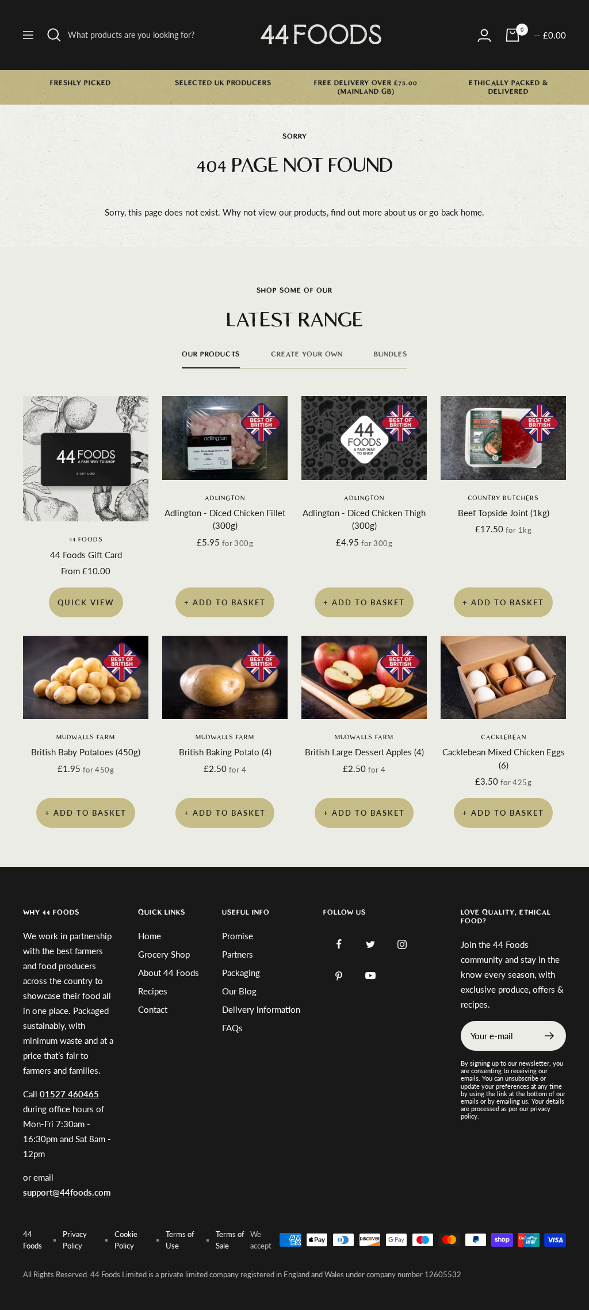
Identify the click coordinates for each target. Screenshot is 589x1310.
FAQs (232, 1028)
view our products (292, 212)
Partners (237, 954)
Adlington (225, 498)
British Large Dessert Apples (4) (364, 752)
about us (400, 212)
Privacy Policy (75, 1240)
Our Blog (239, 991)
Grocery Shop (164, 954)
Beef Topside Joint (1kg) (503, 513)
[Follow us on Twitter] (371, 944)
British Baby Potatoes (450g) (85, 752)
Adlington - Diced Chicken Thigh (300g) (364, 519)
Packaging (241, 972)
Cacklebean (503, 737)
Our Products (211, 354)
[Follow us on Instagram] (402, 944)
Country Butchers (503, 498)
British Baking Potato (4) (225, 752)
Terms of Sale (230, 1240)
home (471, 212)
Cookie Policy (125, 1240)
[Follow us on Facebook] (339, 944)
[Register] (549, 1036)
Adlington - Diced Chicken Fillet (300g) (225, 519)
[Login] (484, 35)
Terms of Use (180, 1240)
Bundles (390, 354)
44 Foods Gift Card (86, 555)
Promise (237, 936)
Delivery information (261, 1009)
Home (149, 936)
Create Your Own (307, 354)
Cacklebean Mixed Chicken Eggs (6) (503, 758)
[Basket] (512, 35)
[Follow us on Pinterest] (339, 976)
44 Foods (86, 539)
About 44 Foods (168, 972)
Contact (152, 1009)
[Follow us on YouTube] (371, 976)
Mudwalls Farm (85, 737)
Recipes (152, 991)
